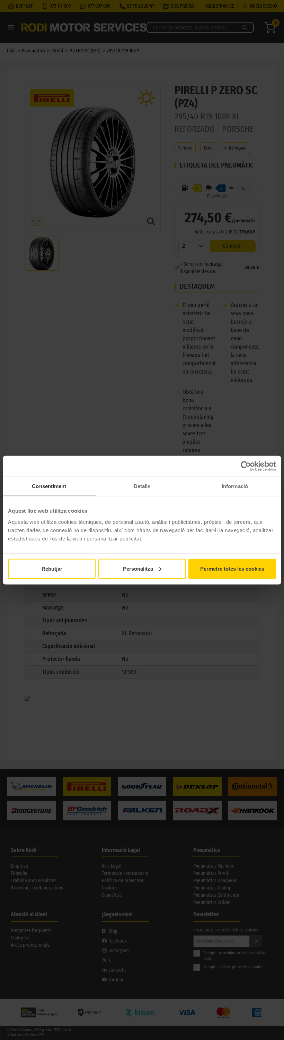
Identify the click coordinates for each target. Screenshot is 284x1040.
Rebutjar (52, 568)
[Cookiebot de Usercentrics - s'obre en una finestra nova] (245, 466)
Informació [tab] (235, 486)
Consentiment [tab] (49, 486)
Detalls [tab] (142, 486)
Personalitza (138, 568)
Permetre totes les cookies (232, 568)
